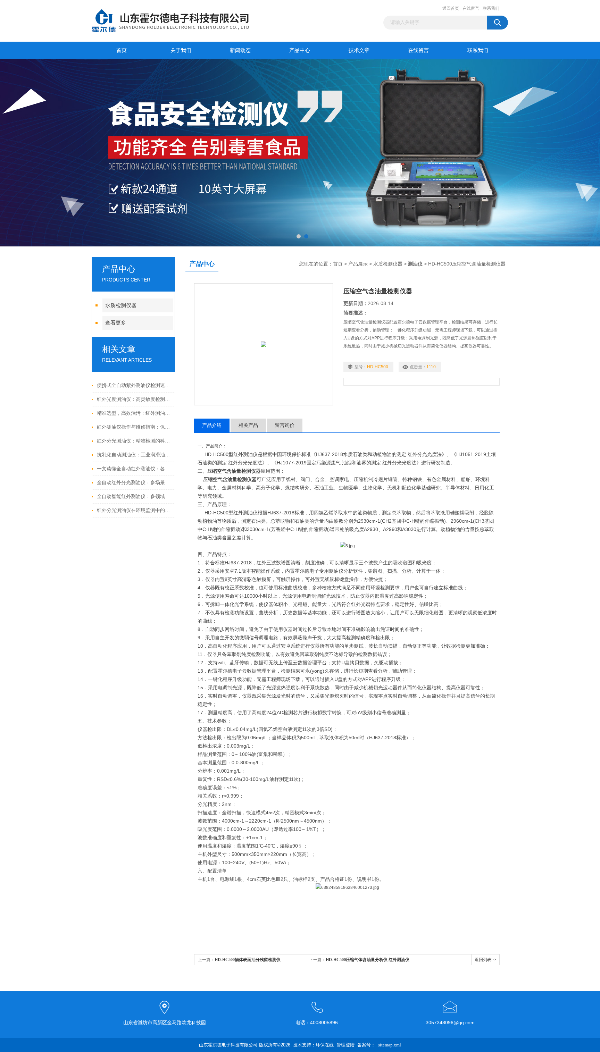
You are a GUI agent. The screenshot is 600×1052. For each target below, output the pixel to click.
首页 (121, 50)
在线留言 (470, 8)
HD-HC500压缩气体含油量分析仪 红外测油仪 (367, 959)
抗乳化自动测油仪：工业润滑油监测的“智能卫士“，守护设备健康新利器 (134, 454)
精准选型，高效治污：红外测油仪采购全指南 (134, 413)
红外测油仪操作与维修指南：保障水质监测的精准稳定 (134, 427)
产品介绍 (212, 425)
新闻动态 (240, 50)
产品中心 (299, 50)
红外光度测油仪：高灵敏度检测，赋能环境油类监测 (134, 399)
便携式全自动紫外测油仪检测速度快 (134, 385)
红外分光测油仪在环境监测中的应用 (134, 510)
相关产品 (248, 425)
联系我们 (491, 8)
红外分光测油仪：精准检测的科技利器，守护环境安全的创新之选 (134, 441)
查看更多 (115, 323)
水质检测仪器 (120, 305)
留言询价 (284, 425)
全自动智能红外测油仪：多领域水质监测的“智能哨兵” (134, 496)
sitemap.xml (389, 1044)
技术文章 (359, 50)
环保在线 (325, 1044)
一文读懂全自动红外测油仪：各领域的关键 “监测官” (134, 468)
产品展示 (358, 264)
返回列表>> (485, 959)
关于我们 (180, 50)
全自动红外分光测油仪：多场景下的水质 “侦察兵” (134, 482)
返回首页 (450, 8)
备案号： (366, 1044)
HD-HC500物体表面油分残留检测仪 (248, 959)
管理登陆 (345, 1044)
